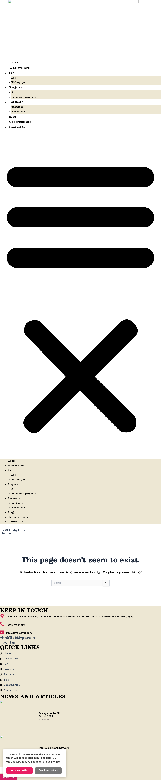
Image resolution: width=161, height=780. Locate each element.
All (13, 92)
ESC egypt (18, 82)
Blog (12, 116)
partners (17, 106)
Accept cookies (19, 770)
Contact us (17, 127)
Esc (11, 73)
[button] (80, 296)
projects (15, 87)
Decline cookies (48, 770)
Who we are (19, 67)
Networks (18, 111)
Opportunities (20, 121)
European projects (23, 97)
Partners (16, 102)
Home (13, 62)
